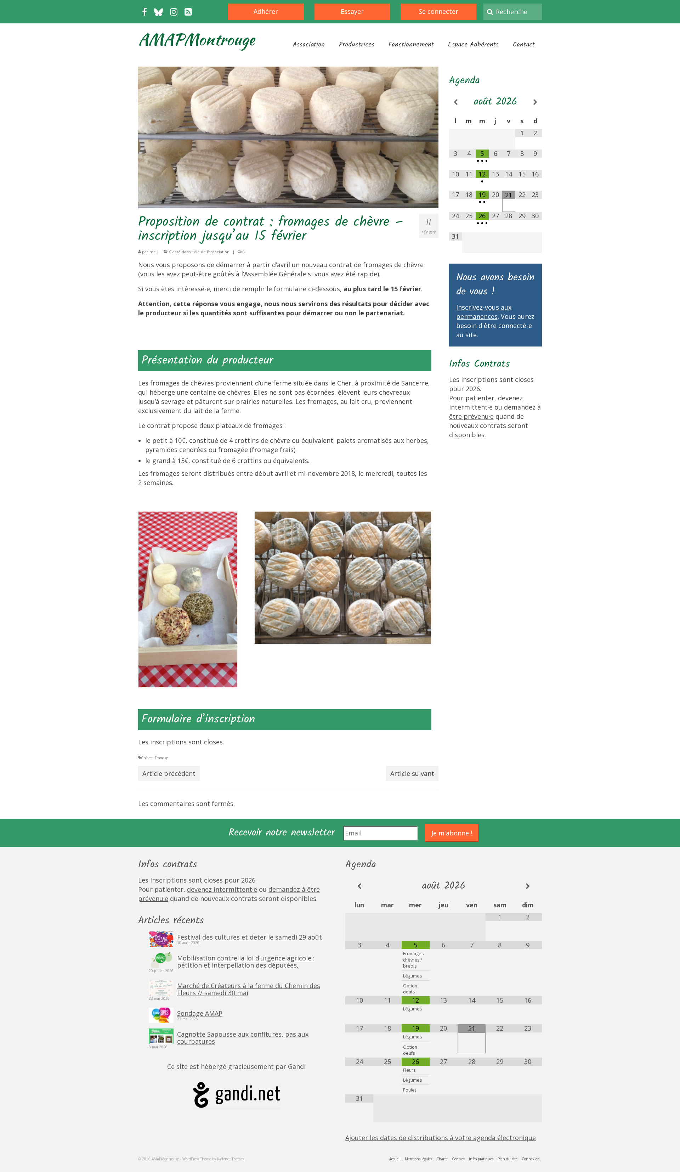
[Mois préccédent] (456, 102)
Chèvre (147, 757)
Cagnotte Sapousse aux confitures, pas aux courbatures (242, 1037)
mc (152, 251)
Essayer (352, 11)
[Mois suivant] (535, 102)
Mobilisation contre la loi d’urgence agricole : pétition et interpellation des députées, (245, 961)
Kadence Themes (230, 1158)
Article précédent (169, 773)
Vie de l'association (212, 251)
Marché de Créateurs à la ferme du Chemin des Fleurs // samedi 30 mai (248, 988)
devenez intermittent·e (222, 889)
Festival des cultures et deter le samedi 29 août (249, 937)
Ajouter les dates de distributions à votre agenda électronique (440, 1137)
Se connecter (438, 11)
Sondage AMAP (199, 1013)
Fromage (161, 757)
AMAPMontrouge (196, 39)
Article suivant (412, 773)
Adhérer (266, 11)
